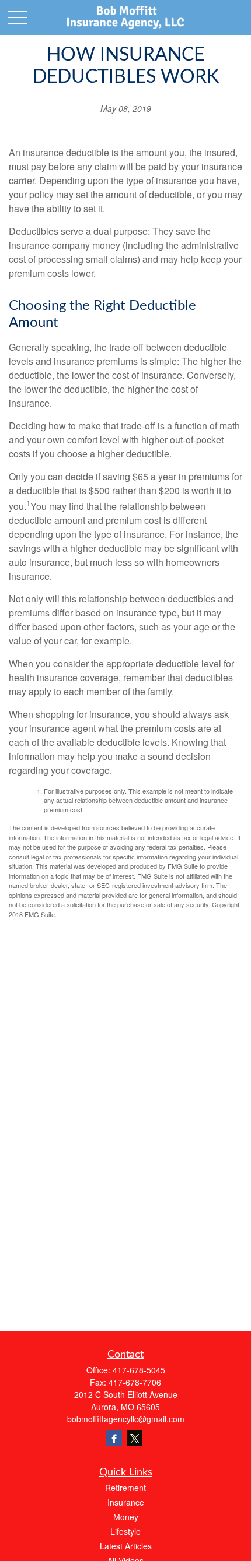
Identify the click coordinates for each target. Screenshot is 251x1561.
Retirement (125, 1487)
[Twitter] (134, 1438)
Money (125, 1517)
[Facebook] (114, 1438)
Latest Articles (126, 1546)
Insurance (125, 1502)
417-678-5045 (139, 1370)
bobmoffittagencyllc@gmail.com (125, 1419)
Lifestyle (125, 1531)
